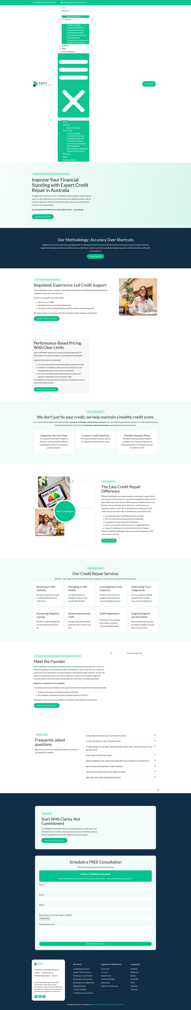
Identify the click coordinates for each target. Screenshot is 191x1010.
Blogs (64, 49)
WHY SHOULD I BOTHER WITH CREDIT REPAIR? (104, 766)
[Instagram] (44, 996)
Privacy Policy (107, 1004)
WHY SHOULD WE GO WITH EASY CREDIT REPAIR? (106, 772)
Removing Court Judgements (77, 40)
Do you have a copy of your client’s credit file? (55, 915)
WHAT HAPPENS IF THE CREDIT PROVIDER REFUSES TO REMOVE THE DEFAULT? (117, 761)
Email (41, 895)
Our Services (66, 19)
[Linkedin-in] (40, 996)
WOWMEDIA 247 (97, 1004)
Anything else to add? (47, 924)
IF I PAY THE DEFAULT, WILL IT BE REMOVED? (103, 741)
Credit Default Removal (75, 28)
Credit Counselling (73, 25)
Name (41, 885)
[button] (73, 85)
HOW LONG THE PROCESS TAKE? (99, 755)
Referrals (65, 46)
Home (64, 8)
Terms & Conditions (118, 1004)
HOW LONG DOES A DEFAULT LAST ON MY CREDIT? (106, 736)
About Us (65, 11)
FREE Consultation (65, 511)
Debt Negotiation (73, 38)
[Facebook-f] (36, 996)
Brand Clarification (74, 17)
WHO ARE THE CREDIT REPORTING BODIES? (103, 778)
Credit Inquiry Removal (75, 30)
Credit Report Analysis (75, 33)
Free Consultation (68, 52)
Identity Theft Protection (76, 43)
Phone (41, 905)
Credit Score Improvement (76, 35)
